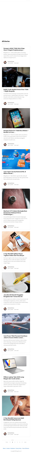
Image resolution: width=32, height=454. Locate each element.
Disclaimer (12, 448)
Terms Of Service (25, 448)
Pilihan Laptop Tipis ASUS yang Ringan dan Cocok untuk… (14, 378)
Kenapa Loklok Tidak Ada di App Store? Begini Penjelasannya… (14, 49)
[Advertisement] (16, 21)
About (4, 448)
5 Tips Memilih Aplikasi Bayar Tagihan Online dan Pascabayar (14, 254)
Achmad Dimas (11, 61)
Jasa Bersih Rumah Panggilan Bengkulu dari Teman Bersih (13, 295)
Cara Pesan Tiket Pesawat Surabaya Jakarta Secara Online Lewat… (15, 336)
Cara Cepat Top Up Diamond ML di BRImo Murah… (15, 172)
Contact (8, 448)
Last (25, 442)
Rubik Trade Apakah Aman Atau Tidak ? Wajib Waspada (16, 90)
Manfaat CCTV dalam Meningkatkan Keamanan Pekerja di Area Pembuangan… (15, 212)
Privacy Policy (18, 448)
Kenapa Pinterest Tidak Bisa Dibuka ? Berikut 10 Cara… (16, 131)
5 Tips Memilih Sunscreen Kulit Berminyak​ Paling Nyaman (14, 419)
